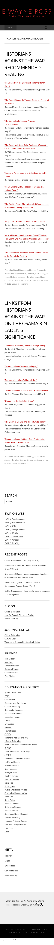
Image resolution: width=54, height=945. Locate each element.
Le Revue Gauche (12, 762)
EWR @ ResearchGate (14, 522)
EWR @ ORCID (11, 533)
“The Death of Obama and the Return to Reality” (25, 422)
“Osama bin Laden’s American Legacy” (21, 366)
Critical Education (12, 612)
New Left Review (11, 779)
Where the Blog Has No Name (19, 901)
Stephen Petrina (11, 669)
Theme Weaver (36, 933)
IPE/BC (7, 748)
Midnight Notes (11, 772)
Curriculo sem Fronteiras (15, 703)
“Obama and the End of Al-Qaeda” (19, 401)
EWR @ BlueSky (12, 543)
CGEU (7, 696)
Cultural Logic (10, 639)
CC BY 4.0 (31, 905)
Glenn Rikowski (11, 673)
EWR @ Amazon (11, 540)
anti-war (31, 273)
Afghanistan (42, 270)
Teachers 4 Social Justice (15, 821)
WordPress (38, 929)
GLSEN (7, 734)
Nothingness (9, 786)
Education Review (12, 717)
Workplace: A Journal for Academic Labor (22, 642)
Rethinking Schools (12, 807)
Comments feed (11, 871)
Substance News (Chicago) (16, 814)
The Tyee (8, 828)
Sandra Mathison (11, 666)
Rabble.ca (8, 797)
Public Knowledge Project (15, 790)
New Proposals (11, 769)
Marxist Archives (11, 765)
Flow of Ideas (10, 731)
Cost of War (9, 700)
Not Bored (8, 783)
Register (8, 856)
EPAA (7, 720)
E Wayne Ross (27, 11)
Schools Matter (11, 810)
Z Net (6, 831)
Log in (7, 861)
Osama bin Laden (21, 280)
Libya (36, 277)
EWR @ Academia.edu (14, 519)
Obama (23, 460)
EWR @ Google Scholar (15, 529)
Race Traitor (9, 800)
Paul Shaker (9, 676)
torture (33, 280)
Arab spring (40, 273)
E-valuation (9, 724)
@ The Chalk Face (12, 693)
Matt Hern (8, 662)
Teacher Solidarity (12, 817)
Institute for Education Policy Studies (20, 745)
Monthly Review (11, 776)
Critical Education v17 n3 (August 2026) (21, 561)
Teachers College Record (15, 824)
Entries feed (9, 866)
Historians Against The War (16, 738)
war (38, 280)
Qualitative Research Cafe (15, 793)
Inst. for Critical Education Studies (19, 615)
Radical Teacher (11, 804)
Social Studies (19, 270)
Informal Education (12, 741)
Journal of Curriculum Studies (17, 758)
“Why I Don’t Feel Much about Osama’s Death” (24, 221)
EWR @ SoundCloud (13, 536)
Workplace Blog (11, 619)
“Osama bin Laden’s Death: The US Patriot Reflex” (26, 391)
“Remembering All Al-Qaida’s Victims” (20, 380)
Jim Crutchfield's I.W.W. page (17, 752)
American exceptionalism (15, 273)
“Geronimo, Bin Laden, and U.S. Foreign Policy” (25, 345)
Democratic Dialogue (13, 710)
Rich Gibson (9, 659)
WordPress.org (10, 876)
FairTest (8, 727)
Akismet (17, 939)
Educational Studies (13, 713)
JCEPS (7, 755)
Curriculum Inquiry (12, 706)
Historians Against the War (21, 277)
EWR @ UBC (10, 526)
